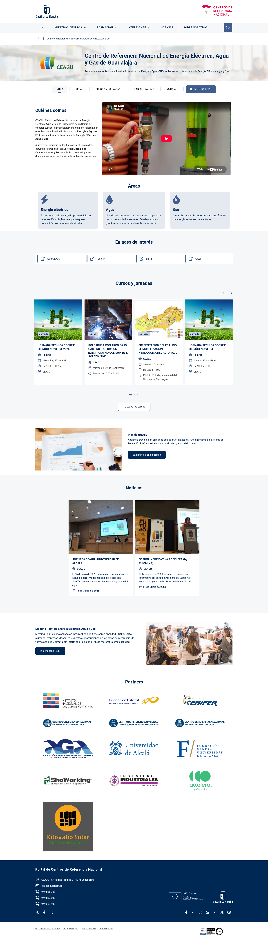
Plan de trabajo (143, 89)
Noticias (167, 27)
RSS (214, 912)
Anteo (198, 258)
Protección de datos (49, 928)
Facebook (44, 912)
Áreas (79, 89)
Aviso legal (72, 928)
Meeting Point (203, 89)
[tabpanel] (58, 342)
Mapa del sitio (89, 928)
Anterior (224, 293)
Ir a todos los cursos (134, 406)
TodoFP (100, 258)
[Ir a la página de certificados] (216, 931)
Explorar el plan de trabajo (147, 454)
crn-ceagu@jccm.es (52, 885)
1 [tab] (130, 394)
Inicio (42, 28)
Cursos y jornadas (108, 89)
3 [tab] (137, 394)
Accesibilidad (106, 928)
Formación (105, 27)
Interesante (137, 27)
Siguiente (231, 293)
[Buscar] (228, 27)
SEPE (149, 258)
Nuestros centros (68, 27)
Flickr (193, 912)
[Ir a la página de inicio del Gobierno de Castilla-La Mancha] (46, 11)
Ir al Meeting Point (50, 650)
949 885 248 (48, 891)
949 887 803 (48, 897)
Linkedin (207, 912)
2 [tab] (134, 394)
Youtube (229, 912)
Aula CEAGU (53, 258)
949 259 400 (48, 903)
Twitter (37, 912)
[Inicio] (217, 11)
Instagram (51, 912)
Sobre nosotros (195, 27)
